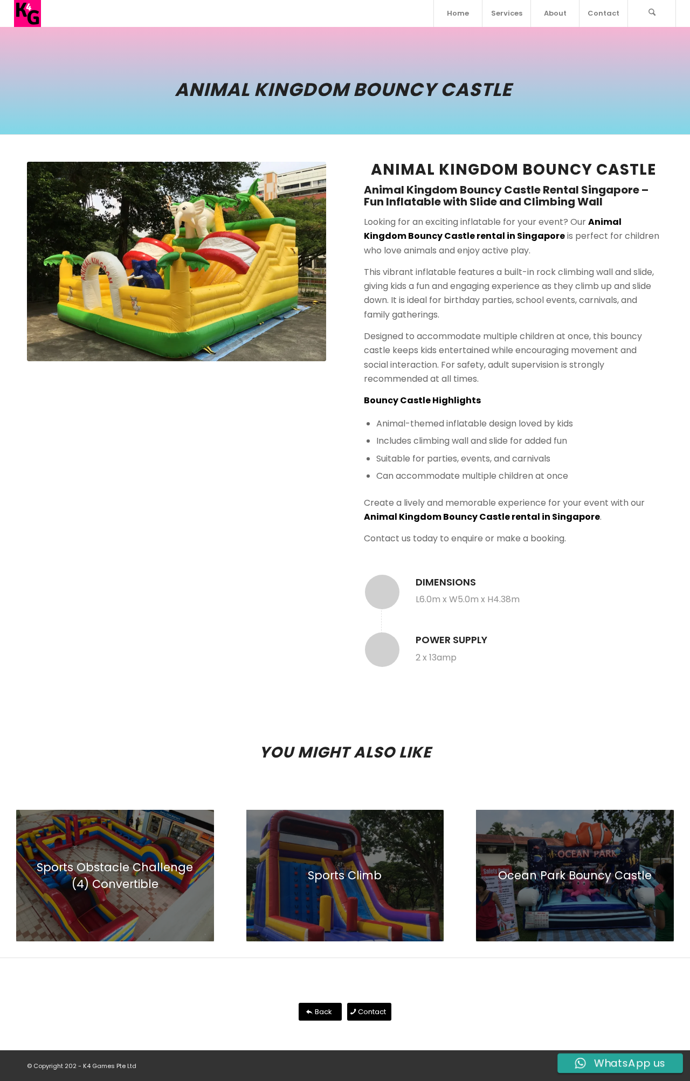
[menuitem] (457, 13)
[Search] (651, 13)
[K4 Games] (27, 13)
